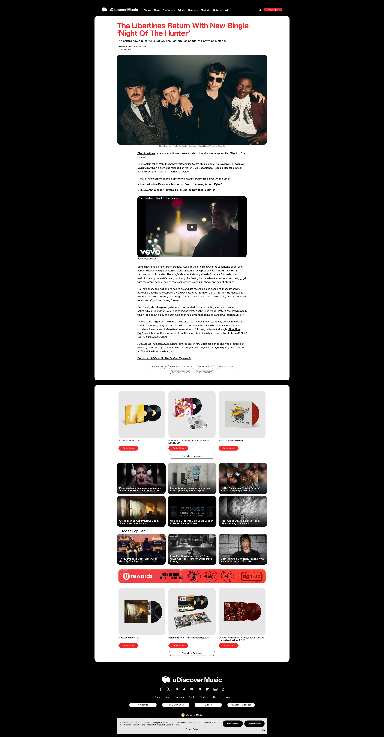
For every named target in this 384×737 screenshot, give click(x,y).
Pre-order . (164, 358)
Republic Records (181, 372)
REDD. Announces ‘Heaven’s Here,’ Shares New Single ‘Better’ (178, 190)
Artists (181, 10)
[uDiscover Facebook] (161, 689)
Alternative (157, 367)
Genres (192, 10)
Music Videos (205, 367)
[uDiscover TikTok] (184, 689)
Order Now (128, 448)
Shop (147, 10)
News (157, 10)
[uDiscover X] (168, 689)
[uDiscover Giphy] (223, 689)
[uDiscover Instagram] (176, 689)
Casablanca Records (181, 367)
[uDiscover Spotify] (200, 689)
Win (227, 10)
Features (168, 10)
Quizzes (217, 10)
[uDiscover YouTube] (192, 689)
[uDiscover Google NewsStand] (215, 689)
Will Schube (126, 49)
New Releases (226, 367)
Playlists (205, 10)
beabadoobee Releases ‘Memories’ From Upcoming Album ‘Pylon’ (181, 184)
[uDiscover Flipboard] (208, 689)
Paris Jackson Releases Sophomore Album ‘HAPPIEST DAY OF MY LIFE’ (185, 178)
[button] (141, 421)
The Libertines (146, 153)
